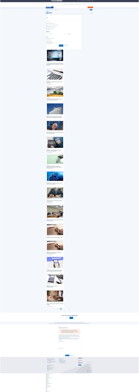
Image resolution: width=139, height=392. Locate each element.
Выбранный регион (50, 41)
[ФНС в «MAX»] (92, 0)
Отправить (67, 355)
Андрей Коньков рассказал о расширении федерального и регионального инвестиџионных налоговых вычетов (54, 167)
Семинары (48, 29)
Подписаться (66, 45)
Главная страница (48, 9)
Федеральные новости (50, 38)
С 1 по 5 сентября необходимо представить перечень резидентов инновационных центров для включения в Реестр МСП (55, 64)
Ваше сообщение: (61, 341)
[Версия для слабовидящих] (78, 0)
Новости (52, 9)
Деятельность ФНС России (51, 23)
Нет (67, 317)
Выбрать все (48, 21)
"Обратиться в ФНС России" (65, 337)
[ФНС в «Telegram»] (91, 0)
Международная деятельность (51, 26)
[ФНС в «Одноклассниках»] (90, 0)
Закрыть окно (48, 391)
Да (71, 317)
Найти (90, 7)
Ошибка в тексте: (61, 348)
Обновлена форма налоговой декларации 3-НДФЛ (54, 237)
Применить (61, 45)
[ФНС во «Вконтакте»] (89, 0)
